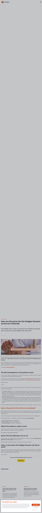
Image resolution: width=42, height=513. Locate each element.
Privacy (33, 509)
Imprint (36, 509)
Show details (36, 507)
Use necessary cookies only (36, 506)
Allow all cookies (35, 504)
